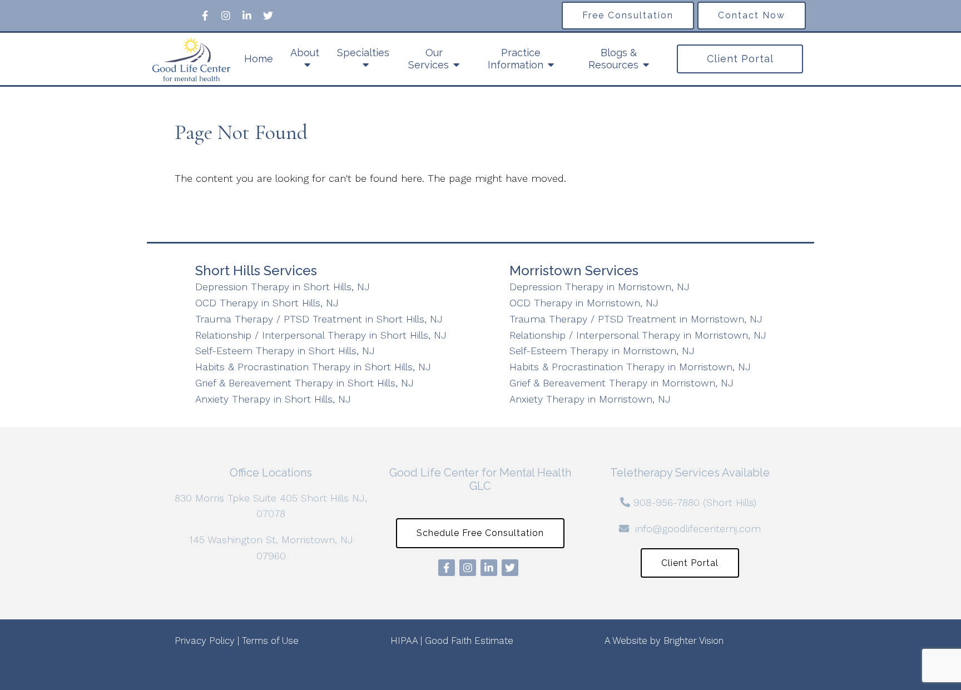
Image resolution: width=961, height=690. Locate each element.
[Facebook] (204, 15)
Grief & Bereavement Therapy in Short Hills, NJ (304, 383)
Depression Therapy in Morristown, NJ (599, 286)
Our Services (428, 59)
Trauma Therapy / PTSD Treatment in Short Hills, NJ (319, 319)
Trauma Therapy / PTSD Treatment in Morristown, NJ (635, 319)
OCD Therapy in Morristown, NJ (583, 303)
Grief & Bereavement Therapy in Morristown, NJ (621, 383)
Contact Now (751, 15)
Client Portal (740, 58)
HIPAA (404, 640)
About (304, 52)
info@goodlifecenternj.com (698, 528)
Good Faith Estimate (469, 640)
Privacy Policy (205, 640)
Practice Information (515, 59)
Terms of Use (270, 640)
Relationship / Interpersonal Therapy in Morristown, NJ (637, 335)
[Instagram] (225, 15)
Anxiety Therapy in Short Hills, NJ (273, 399)
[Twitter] (268, 15)
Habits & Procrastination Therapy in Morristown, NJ (630, 367)
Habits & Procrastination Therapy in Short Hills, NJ (313, 367)
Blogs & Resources (613, 59)
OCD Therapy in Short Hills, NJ (267, 303)
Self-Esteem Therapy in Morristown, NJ (602, 350)
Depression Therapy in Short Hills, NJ (282, 286)
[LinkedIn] (247, 15)
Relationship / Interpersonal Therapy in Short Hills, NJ (321, 335)
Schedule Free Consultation (480, 533)
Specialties (363, 52)
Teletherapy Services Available (690, 472)
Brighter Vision (693, 640)
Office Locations (271, 472)
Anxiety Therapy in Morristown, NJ (590, 399)
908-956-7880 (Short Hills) (694, 502)
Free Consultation (627, 15)
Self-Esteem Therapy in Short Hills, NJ (285, 350)
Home (258, 58)
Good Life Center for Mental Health (480, 472)
